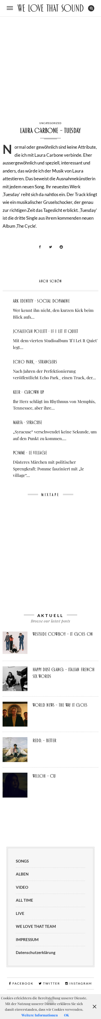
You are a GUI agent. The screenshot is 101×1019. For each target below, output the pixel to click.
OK (66, 1015)
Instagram (80, 983)
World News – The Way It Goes (60, 705)
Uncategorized (50, 123)
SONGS (22, 861)
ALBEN (22, 874)
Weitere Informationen (39, 1015)
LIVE (20, 913)
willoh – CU (44, 776)
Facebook (22, 983)
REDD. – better (44, 740)
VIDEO (22, 887)
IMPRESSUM (27, 939)
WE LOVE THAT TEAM (36, 926)
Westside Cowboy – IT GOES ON (63, 634)
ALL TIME (24, 900)
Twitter (51, 983)
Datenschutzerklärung (35, 952)
